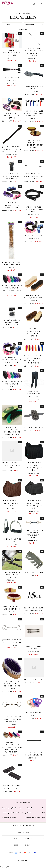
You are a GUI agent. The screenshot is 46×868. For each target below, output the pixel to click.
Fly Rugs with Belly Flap (9, 818)
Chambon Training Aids (33, 818)
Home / (19, 13)
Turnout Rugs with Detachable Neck (12, 813)
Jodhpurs (28, 813)
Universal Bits (29, 808)
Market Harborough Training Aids (12, 808)
